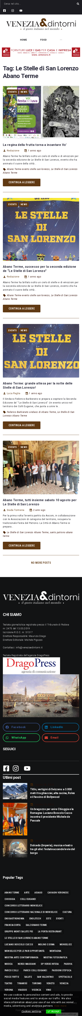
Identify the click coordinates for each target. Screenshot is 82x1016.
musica (9, 964)
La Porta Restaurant (50, 931)
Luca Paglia (13, 393)
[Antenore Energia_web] (41, 52)
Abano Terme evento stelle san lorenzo (28, 169)
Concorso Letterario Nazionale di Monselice (31, 912)
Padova (68, 964)
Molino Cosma (46, 944)
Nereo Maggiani (27, 964)
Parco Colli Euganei (35, 970)
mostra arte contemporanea (21, 957)
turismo (37, 983)
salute (28, 977)
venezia (64, 983)
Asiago (38, 892)
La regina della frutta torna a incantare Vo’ (35, 145)
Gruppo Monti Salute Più (19, 931)
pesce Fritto (12, 977)
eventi (59, 918)
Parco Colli (11, 970)
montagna (55, 951)
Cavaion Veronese (57, 892)
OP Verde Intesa (50, 964)
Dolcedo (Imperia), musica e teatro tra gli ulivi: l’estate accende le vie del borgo (52, 849)
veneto (51, 983)
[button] (21, 727)
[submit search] (78, 4)
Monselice (66, 944)
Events (12, 91)
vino (48, 990)
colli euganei (28, 899)
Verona (9, 990)
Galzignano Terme (36, 925)
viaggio (22, 990)
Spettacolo (65, 977)
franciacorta (13, 925)
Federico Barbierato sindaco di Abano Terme (31, 412)
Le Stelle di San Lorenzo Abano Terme (28, 532)
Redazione (13, 150)
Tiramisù (22, 983)
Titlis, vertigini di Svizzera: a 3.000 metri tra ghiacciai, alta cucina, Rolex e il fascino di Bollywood (52, 793)
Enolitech (35, 918)
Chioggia (10, 899)
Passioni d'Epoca (61, 970)
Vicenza (36, 990)
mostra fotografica (55, 957)
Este (48, 918)
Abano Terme (12, 892)
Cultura (67, 912)
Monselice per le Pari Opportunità (24, 951)
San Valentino (45, 977)
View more (60, 1006)
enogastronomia (14, 918)
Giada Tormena (15, 510)
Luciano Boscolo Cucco (19, 944)
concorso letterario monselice (23, 905)
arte (26, 892)
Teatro (8, 983)
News (24, 91)
